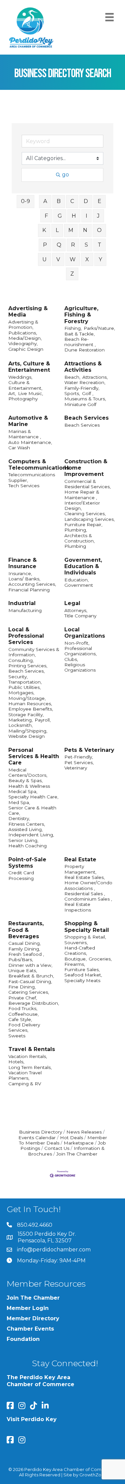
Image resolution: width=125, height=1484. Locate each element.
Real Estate (80, 859)
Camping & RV (24, 1083)
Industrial (22, 603)
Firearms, (74, 964)
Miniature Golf (80, 404)
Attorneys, (75, 610)
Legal (72, 603)
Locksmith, (20, 725)
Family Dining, (24, 949)
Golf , (87, 393)
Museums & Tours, (85, 398)
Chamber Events (30, 1329)
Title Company (80, 615)
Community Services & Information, (33, 652)
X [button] (87, 259)
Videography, (23, 343)
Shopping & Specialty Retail (86, 926)
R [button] (73, 245)
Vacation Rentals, (27, 1056)
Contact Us (56, 1148)
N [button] (85, 230)
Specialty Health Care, (33, 796)
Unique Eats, (22, 970)
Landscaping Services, (89, 519)
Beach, (72, 377)
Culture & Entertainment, (25, 385)
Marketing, (20, 720)
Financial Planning (29, 589)
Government (78, 585)
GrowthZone (93, 1474)
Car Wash (19, 447)
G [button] (60, 216)
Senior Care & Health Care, (32, 810)
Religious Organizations (80, 667)
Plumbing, (75, 529)
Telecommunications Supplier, (31, 477)
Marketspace (79, 1143)
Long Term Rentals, (30, 1067)
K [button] (44, 230)
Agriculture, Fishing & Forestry (81, 314)
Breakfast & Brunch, (31, 975)
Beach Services (86, 418)
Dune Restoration (84, 349)
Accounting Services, (32, 584)
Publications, (22, 332)
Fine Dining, (22, 986)
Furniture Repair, (83, 524)
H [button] (74, 216)
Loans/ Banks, (24, 578)
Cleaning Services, (85, 513)
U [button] (44, 259)
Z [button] (72, 274)
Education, (76, 579)
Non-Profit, (76, 643)
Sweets (16, 1035)
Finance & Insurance (22, 563)
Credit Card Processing (21, 875)
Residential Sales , (84, 893)
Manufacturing (25, 610)
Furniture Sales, (82, 969)
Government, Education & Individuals (83, 566)
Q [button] (59, 245)
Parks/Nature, (99, 328)
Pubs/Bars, (20, 959)
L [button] (57, 230)
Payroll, (43, 720)
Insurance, (20, 573)
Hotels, (16, 1061)
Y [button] (100, 259)
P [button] (45, 245)
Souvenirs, (76, 942)
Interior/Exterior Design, (82, 505)
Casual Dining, (24, 943)
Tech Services (23, 485)
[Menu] (109, 17)
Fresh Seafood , (26, 954)
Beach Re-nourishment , (80, 341)
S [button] (86, 245)
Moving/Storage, (27, 698)
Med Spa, (19, 802)
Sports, (72, 393)
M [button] (70, 230)
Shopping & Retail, (85, 937)
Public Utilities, (24, 687)
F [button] (46, 216)
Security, (18, 676)
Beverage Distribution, (33, 1003)
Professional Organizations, (80, 651)
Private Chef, (22, 997)
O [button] (99, 230)
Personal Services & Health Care (33, 756)
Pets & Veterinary (89, 750)
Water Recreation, (84, 382)
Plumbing (75, 546)
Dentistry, (19, 818)
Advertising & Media (28, 311)
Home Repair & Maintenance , (81, 494)
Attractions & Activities (83, 366)
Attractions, (95, 377)
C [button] (72, 201)
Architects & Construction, (79, 538)
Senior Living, (23, 840)
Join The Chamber (76, 1154)
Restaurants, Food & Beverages (26, 929)
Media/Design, (25, 338)
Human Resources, (30, 703)
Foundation (23, 1339)
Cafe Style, (20, 1019)
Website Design (26, 736)
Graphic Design (25, 349)
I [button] (86, 216)
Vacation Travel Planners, (25, 1075)
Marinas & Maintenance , (24, 434)
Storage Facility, (26, 714)
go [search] (65, 174)
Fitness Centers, (26, 824)
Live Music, (30, 393)
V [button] (58, 259)
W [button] (73, 259)
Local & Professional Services (26, 635)
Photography (23, 398)
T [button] (99, 245)
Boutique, (75, 958)
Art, (12, 393)
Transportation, (25, 682)
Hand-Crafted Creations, (79, 950)
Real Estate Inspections (77, 907)
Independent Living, (31, 834)
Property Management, (80, 869)
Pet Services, (79, 762)
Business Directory (40, 1132)
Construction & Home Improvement (85, 467)
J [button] (98, 216)
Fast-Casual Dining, (30, 981)
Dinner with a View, (30, 965)
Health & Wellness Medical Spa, (29, 788)
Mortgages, (21, 692)
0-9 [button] (25, 201)
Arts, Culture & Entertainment (29, 366)
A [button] (45, 201)
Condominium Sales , (88, 899)
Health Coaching (27, 845)
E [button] (99, 201)
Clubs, (71, 659)
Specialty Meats (82, 980)
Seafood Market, (83, 974)
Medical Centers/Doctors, (27, 772)
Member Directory (33, 1318)
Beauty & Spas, (25, 780)
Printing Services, (27, 665)
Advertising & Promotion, (23, 324)
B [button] (59, 201)
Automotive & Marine (28, 421)
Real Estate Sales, (84, 877)
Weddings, (20, 377)
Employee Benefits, (30, 709)
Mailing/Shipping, (27, 731)
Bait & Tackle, (79, 333)
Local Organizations (84, 632)
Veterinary (75, 767)
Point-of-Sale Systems (27, 862)
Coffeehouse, (23, 1014)
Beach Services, (26, 671)
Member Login (28, 1308)
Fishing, (73, 328)
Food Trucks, (22, 1008)
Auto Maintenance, (30, 442)
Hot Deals (71, 1137)
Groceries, (100, 958)
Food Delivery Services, (24, 1027)
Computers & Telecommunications (38, 464)
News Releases (84, 1132)
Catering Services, (28, 992)
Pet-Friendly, (78, 756)
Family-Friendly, (81, 388)
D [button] (86, 201)
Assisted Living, (25, 829)
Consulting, (21, 660)
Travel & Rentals (31, 1049)
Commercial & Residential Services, (87, 484)
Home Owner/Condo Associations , (88, 885)
